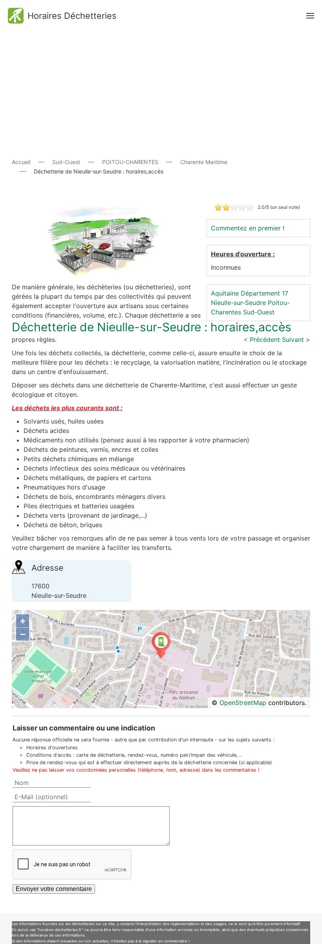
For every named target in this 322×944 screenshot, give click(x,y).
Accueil (21, 162)
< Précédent (261, 339)
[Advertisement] (161, 86)
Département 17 (264, 293)
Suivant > (296, 339)
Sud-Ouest (258, 312)
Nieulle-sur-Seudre (238, 303)
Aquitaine (225, 293)
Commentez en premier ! (247, 228)
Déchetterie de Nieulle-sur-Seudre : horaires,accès (151, 327)
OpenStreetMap (243, 703)
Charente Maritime (203, 162)
